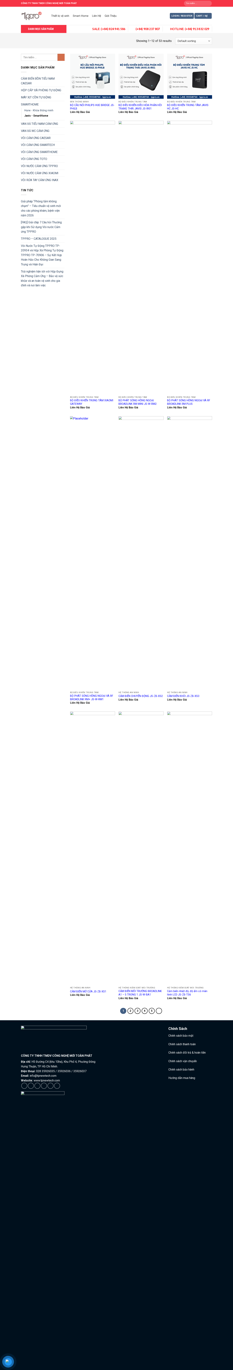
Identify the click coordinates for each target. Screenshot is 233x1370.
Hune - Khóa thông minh (38, 110)
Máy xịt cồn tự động (36, 97)
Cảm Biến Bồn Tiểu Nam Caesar (38, 81)
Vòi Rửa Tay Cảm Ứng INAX (39, 180)
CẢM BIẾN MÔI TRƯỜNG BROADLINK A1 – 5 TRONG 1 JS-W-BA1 (140, 993)
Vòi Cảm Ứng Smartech (38, 145)
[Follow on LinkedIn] (51, 1086)
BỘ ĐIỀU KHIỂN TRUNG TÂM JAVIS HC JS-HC (187, 107)
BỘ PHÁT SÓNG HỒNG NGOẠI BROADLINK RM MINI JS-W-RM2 (138, 402)
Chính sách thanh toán (182, 1044)
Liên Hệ (96, 15)
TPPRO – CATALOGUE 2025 (38, 238)
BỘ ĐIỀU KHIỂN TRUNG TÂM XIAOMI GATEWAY (91, 402)
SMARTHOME (30, 104)
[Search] (208, 3)
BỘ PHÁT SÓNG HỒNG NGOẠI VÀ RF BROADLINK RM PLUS (188, 402)
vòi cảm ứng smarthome (39, 152)
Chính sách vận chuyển (182, 1061)
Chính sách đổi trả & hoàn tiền (187, 1052)
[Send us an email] (44, 1086)
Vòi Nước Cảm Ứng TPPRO (39, 166)
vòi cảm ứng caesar (36, 138)
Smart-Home (80, 15)
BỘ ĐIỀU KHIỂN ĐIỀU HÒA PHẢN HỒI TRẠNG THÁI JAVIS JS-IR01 (140, 107)
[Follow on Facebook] (24, 1086)
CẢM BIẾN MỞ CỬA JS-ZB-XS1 (88, 991)
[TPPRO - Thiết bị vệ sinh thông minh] (32, 16)
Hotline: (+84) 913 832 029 (189, 29)
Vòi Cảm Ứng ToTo (34, 159)
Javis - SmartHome (36, 115)
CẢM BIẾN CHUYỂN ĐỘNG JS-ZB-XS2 (141, 696)
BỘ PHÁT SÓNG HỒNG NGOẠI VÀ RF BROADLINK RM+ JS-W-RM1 (91, 697)
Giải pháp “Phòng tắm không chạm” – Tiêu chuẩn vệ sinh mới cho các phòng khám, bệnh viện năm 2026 (41, 208)
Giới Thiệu (110, 15)
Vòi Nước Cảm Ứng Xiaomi (39, 173)
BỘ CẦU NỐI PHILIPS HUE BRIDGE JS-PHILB (92, 107)
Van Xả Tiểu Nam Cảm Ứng (39, 124)
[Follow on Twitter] (37, 1086)
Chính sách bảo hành (181, 1069)
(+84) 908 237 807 (148, 29)
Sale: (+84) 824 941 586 (108, 29)
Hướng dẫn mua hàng (181, 1078)
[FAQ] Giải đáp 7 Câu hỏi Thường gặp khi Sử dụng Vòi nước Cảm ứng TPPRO (41, 227)
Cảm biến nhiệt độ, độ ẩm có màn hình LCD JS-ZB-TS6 (187, 993)
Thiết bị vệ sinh (60, 15)
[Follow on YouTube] (57, 1086)
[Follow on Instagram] (31, 1086)
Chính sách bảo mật (180, 1035)
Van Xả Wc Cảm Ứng (35, 131)
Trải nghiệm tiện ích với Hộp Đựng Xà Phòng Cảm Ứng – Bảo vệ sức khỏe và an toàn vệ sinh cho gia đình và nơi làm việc (42, 278)
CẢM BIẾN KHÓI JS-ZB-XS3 (183, 696)
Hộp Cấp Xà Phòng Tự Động (41, 90)
